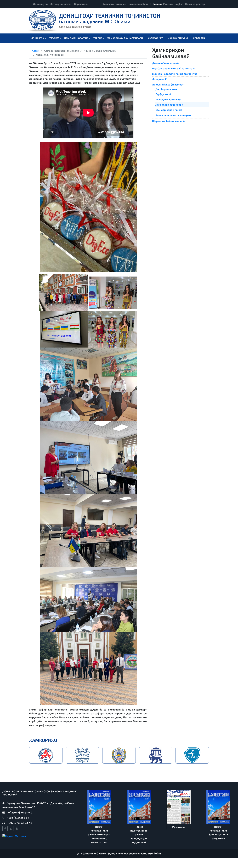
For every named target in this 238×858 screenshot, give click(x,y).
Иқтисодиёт (155, 38)
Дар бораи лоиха (166, 88)
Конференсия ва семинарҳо (173, 114)
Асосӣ (35, 50)
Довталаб (199, 38)
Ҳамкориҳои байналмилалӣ (125, 38)
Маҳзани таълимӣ (114, 3)
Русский (168, 3)
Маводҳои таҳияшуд (168, 99)
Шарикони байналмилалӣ (168, 121)
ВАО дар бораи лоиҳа (168, 109)
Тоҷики (157, 3)
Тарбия (98, 38)
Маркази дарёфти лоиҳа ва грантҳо (174, 73)
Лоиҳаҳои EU (160, 79)
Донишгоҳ (38, 38)
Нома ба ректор (195, 3)
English (179, 3)
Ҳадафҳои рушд (178, 38)
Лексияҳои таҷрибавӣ (169, 104)
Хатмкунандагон (61, 3)
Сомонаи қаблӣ (138, 3)
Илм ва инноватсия (76, 38)
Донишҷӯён (40, 3)
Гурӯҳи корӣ (163, 94)
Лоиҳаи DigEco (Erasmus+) (168, 84)
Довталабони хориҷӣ (165, 63)
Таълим (54, 38)
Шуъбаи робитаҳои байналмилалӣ (174, 68)
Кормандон (81, 3)
